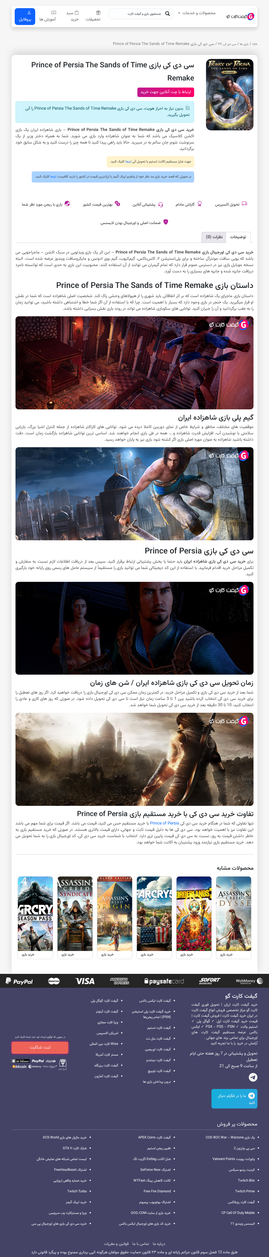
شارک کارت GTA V (75, 1148)
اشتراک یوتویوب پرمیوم (155, 1202)
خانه (254, 44)
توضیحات (238, 237)
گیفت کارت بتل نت (158, 1038)
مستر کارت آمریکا (107, 1054)
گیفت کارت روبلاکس (241, 1202)
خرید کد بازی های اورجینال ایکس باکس (145, 1224)
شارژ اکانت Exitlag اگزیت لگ (152, 1159)
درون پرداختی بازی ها (157, 1082)
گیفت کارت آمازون (106, 1076)
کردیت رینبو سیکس (242, 1170)
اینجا (128, 161)
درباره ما (159, 1244)
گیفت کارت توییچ (159, 1071)
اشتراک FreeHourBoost (70, 1170)
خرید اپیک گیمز (76, 1202)
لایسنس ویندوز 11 (242, 1224)
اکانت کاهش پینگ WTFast (152, 1180)
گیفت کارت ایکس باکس (155, 1001)
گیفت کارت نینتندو (158, 1060)
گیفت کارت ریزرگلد (106, 1065)
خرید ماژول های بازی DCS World (65, 1137)
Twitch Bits (246, 1180)
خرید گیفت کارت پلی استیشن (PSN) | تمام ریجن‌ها (151, 1014)
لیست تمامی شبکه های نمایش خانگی (62, 1159)
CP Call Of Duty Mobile (238, 1213)
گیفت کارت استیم (159, 1028)
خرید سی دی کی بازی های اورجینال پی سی (59, 1224)
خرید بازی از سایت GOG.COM (151, 1213)
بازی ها (244, 44)
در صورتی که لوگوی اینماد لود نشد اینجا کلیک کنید (40, 1037)
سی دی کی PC (227, 44)
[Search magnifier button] (167, 13)
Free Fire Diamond (157, 1191)
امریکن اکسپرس (107, 1033)
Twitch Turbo (77, 1191)
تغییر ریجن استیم (159, 1148)
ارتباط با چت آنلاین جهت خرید (166, 92)
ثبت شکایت (40, 1047)
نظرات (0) (214, 237)
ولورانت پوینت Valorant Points (234, 1159)
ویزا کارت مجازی (107, 1022)
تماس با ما (140, 1244)
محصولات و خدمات (199, 13)
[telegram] (253, 1078)
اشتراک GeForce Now (155, 1170)
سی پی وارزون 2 (244, 1148)
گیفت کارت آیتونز (107, 1011)
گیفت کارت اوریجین (158, 1049)
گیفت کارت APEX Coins (154, 1137)
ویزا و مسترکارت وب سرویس (68, 1213)
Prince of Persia (164, 823)
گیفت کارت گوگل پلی (104, 1001)
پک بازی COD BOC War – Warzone (230, 1137)
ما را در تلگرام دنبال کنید (236, 1099)
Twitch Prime (245, 1191)
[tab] (238, 237)
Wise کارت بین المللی (104, 1044)
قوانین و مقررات (116, 1244)
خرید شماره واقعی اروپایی (70, 1180)
